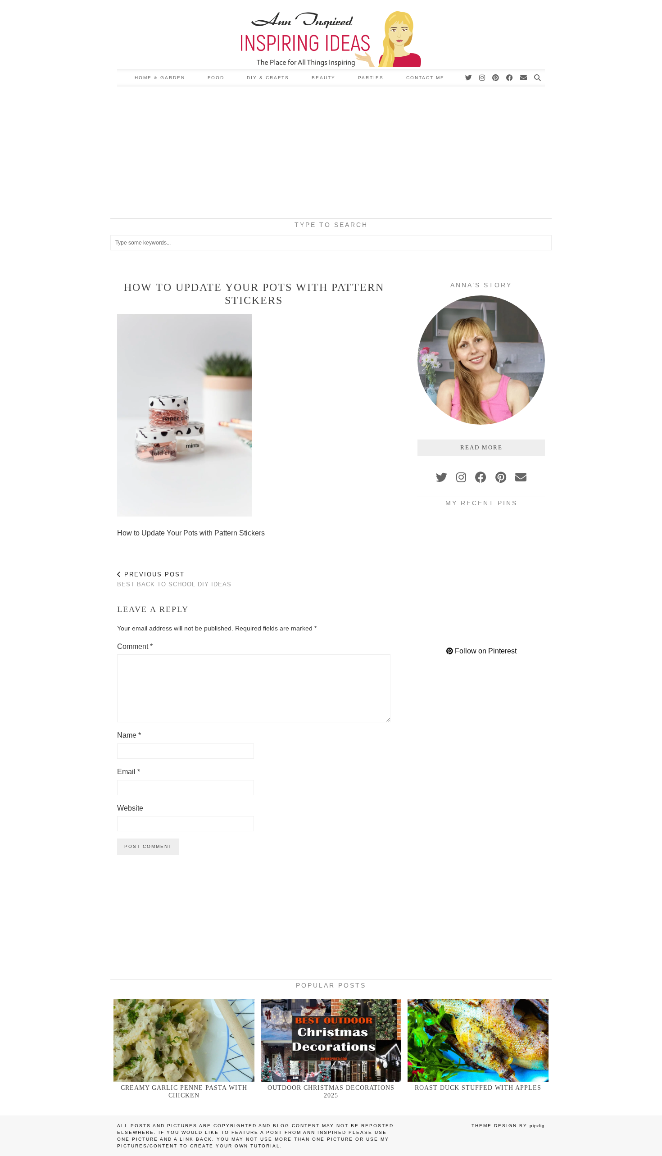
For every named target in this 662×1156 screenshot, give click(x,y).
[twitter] (441, 477)
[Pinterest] (496, 78)
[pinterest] (500, 477)
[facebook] (480, 477)
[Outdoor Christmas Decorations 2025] (331, 1040)
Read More (481, 447)
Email (128, 771)
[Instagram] (482, 78)
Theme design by (508, 1125)
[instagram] (461, 477)
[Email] (524, 78)
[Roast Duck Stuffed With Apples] (478, 1040)
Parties (371, 77)
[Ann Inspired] (331, 34)
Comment (135, 646)
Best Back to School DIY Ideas (174, 579)
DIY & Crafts (268, 77)
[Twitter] (469, 78)
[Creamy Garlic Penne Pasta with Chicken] (183, 1040)
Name (129, 735)
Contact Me (425, 77)
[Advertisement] (331, 154)
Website (130, 808)
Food (216, 77)
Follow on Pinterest (485, 651)
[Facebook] (510, 78)
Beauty (324, 77)
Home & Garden (160, 77)
